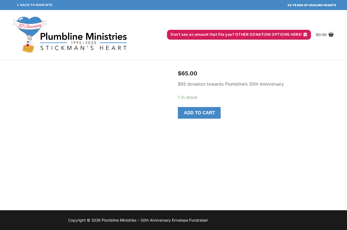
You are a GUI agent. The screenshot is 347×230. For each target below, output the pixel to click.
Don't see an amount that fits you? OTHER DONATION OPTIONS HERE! (236, 34)
